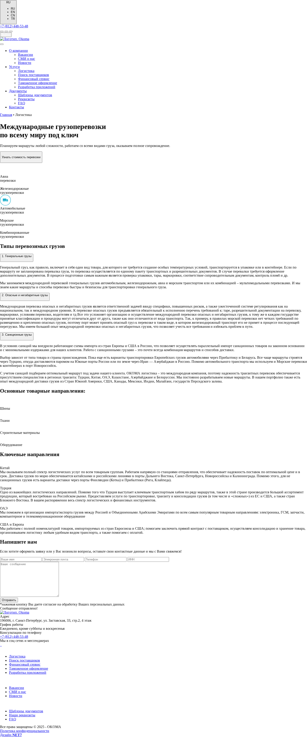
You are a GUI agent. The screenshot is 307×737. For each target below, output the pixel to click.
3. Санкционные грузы (17, 334)
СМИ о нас (26, 59)
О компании (18, 50)
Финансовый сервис (33, 79)
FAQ (21, 103)
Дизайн (11, 735)
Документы (18, 91)
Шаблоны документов (35, 95)
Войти (6, 34)
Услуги (14, 67)
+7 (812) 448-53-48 (14, 26)
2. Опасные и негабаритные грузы (25, 295)
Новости (24, 63)
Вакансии (25, 55)
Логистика (26, 71)
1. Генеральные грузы (16, 256)
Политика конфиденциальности (24, 731)
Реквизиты (26, 99)
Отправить (9, 600)
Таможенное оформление (37, 83)
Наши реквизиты (22, 715)
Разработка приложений (36, 87)
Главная (6, 115)
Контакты (16, 107)
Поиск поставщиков (33, 75)
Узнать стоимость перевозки (21, 157)
